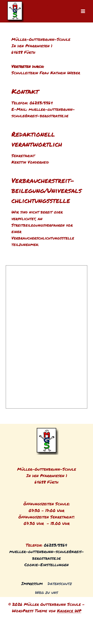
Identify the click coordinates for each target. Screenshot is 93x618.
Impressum (32, 583)
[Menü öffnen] (82, 11)
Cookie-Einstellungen (46, 564)
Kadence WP (69, 610)
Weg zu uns (46, 592)
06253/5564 (55, 545)
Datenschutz (60, 583)
